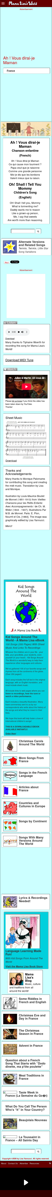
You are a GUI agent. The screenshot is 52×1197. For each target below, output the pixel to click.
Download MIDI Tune (19, 360)
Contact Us (13, 1163)
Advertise (24, 1163)
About (3, 1163)
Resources (34, 1163)
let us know (17, 400)
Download (9, 338)
